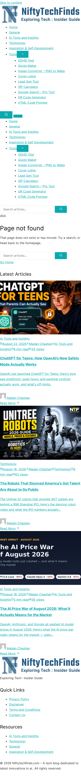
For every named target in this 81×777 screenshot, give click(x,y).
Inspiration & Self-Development (31, 48)
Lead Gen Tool (28, 81)
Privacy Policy (19, 699)
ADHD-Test (26, 60)
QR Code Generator (32, 97)
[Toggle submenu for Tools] (22, 54)
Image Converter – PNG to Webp (41, 71)
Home (13, 27)
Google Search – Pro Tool (36, 92)
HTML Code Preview (32, 102)
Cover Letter (27, 76)
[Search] (6, 115)
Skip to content (11, 3)
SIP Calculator (28, 87)
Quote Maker (27, 66)
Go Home (7, 262)
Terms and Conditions (24, 710)
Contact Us (17, 715)
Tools (13, 54)
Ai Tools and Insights (24, 38)
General (14, 32)
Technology (17, 43)
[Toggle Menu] (17, 116)
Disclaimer (16, 704)
